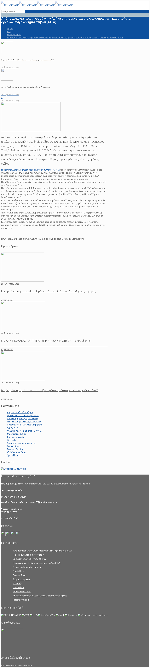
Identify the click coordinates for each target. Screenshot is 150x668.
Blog (9, 31)
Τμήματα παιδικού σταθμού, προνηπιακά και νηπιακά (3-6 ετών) (42, 551)
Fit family (11, 440)
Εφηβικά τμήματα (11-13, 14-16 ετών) (24, 422)
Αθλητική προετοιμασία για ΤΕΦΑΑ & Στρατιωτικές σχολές (40, 596)
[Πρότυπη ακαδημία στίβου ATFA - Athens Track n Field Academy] (37, 5)
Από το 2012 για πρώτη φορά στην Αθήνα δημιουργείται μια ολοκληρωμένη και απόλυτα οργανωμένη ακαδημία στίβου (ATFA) (65, 38)
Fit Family (17, 583)
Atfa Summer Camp (22, 591)
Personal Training (15, 449)
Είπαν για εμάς (14, 34)
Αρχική (10, 28)
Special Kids (18, 571)
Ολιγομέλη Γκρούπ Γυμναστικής (21, 443)
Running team (13, 446)
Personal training (21, 600)
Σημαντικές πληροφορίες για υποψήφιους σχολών (16, 665)
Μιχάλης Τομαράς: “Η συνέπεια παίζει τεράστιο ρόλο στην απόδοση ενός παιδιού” (49, 390)
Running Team (19, 575)
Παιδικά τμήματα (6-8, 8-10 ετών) (22, 418)
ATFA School (18, 587)
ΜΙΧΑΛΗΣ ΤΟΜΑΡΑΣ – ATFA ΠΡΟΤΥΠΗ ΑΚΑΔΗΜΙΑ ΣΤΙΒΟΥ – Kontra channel (46, 340)
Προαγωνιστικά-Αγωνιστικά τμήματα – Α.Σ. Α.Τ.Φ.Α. (36, 563)
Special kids (12, 455)
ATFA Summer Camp (16, 452)
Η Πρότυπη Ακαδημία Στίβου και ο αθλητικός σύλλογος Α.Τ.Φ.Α (30, 170)
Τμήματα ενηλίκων (15, 437)
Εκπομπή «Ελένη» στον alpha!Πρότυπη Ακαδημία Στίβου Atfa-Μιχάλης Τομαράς (48, 291)
